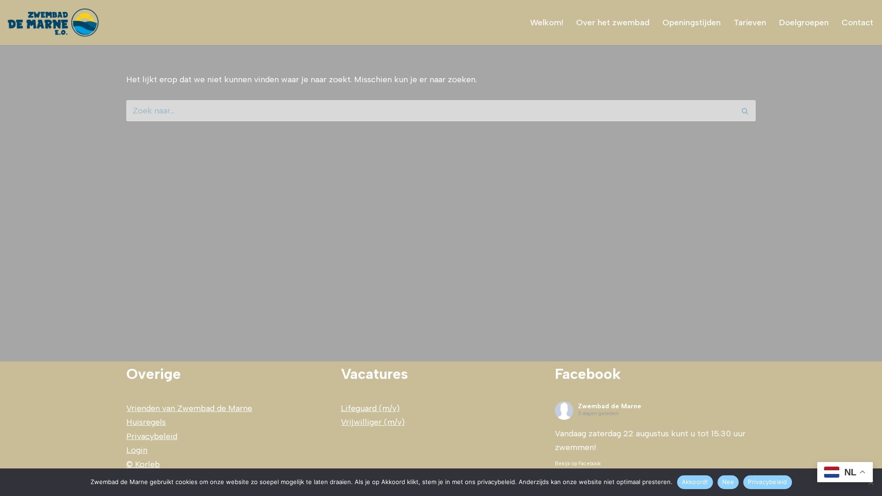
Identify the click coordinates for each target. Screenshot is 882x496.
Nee (728, 481)
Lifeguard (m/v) (370, 408)
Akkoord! (695, 481)
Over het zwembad (613, 22)
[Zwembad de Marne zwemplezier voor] (54, 22)
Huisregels (146, 422)
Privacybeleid (151, 436)
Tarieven (750, 22)
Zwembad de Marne (609, 406)
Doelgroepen (804, 22)
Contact (857, 22)
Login (136, 450)
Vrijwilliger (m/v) (373, 422)
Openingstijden (691, 22)
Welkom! (546, 22)
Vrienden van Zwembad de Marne (189, 408)
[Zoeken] (745, 110)
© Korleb (143, 464)
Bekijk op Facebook (578, 464)
